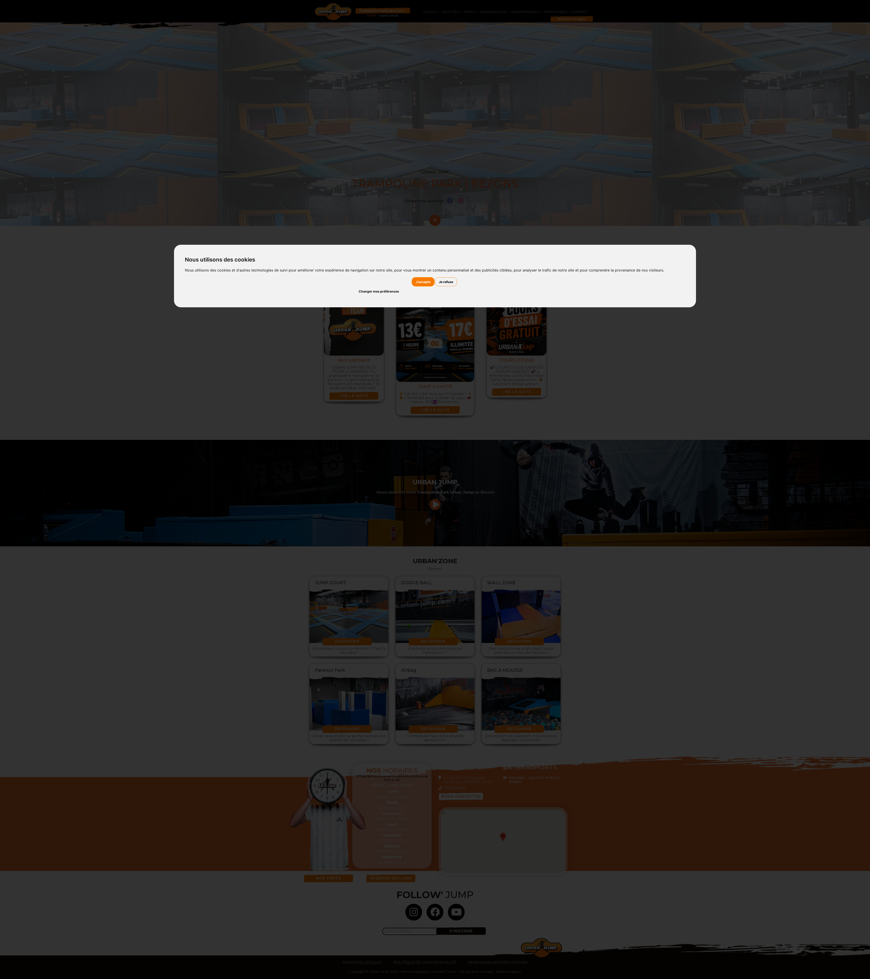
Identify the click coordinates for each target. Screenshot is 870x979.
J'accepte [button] (423, 282)
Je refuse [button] (446, 282)
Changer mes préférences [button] (379, 291)
